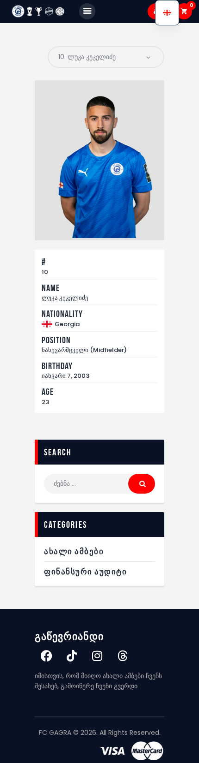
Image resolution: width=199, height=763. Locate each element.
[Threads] (122, 656)
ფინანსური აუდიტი (85, 571)
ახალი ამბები (74, 551)
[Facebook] (46, 656)
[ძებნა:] (99, 483)
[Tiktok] (71, 656)
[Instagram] (97, 656)
